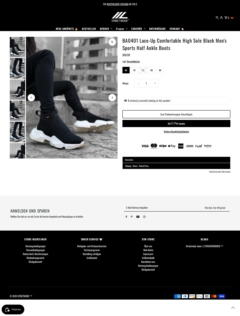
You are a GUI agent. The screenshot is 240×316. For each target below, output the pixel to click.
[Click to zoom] (112, 42)
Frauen (120, 28)
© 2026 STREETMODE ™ (21, 296)
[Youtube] (138, 217)
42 (143, 70)
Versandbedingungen (35, 250)
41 (134, 70)
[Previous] (31, 97)
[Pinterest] (132, 217)
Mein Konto (148, 250)
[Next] (112, 97)
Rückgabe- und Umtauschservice (91, 246)
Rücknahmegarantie (35, 258)
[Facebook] (126, 217)
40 (126, 70)
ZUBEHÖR (136, 28)
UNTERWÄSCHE (157, 28)
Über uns (148, 246)
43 (151, 70)
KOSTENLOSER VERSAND (117, 4)
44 (160, 70)
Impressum (148, 254)
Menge (125, 83)
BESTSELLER (89, 28)
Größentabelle (148, 258)
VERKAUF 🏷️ (177, 28)
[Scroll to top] (233, 307)
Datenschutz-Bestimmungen (35, 254)
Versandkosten (133, 61)
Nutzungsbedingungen (35, 246)
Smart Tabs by (222, 171)
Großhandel (92, 258)
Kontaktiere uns (148, 261)
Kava (228, 171)
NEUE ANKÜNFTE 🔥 (67, 28)
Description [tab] (129, 159)
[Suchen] (217, 17)
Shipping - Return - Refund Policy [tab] (137, 166)
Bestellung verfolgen (92, 254)
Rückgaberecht (35, 261)
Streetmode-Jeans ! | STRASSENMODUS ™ (204, 246)
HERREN (104, 28)
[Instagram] (144, 217)
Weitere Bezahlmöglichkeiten (176, 131)
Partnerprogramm (92, 250)
